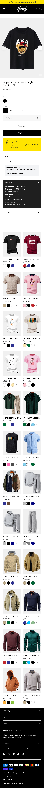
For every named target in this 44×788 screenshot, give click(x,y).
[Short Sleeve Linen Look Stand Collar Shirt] (32, 443)
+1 (36, 464)
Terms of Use (23, 749)
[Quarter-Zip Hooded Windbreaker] (12, 680)
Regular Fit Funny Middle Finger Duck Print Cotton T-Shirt (12, 339)
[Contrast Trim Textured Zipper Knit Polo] (12, 284)
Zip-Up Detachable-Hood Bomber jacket (12, 576)
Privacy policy (16, 773)
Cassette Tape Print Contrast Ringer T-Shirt (32, 259)
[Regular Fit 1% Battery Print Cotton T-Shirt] (12, 244)
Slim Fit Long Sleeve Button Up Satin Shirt (32, 656)
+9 (16, 266)
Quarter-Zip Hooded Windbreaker (12, 696)
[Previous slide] (4, 47)
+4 (36, 266)
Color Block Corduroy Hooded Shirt (12, 497)
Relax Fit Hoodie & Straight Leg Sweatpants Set (12, 537)
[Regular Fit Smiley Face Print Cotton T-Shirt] (12, 363)
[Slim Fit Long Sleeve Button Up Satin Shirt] (32, 641)
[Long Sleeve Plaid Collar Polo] (32, 601)
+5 (36, 424)
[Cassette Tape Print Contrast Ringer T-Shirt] (32, 244)
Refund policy (6, 773)
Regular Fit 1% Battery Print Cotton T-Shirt (12, 259)
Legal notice (31, 776)
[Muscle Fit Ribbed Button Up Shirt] (32, 403)
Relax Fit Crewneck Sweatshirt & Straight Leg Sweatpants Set (32, 497)
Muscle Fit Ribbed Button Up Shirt (32, 418)
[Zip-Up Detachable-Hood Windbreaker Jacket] (12, 601)
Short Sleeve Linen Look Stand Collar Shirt (32, 458)
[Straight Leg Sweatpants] (32, 521)
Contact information (19, 776)
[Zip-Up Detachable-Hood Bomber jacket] (12, 561)
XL (23, 111)
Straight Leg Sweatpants (32, 537)
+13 (37, 662)
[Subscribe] (38, 743)
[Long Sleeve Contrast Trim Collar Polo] (32, 680)
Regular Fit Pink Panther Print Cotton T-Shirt (32, 378)
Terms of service (27, 773)
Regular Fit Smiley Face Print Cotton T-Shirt (12, 378)
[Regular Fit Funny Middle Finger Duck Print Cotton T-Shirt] (12, 323)
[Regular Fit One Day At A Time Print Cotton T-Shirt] (32, 323)
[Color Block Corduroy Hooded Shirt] (12, 482)
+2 (16, 305)
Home (4, 16)
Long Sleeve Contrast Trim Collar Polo (32, 696)
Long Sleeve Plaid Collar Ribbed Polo (12, 656)
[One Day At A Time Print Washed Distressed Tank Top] (12, 443)
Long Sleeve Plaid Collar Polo (32, 616)
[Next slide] (40, 47)
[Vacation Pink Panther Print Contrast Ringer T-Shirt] (32, 284)
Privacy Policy (32, 749)
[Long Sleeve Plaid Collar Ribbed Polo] (12, 641)
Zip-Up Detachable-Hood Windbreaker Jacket (12, 616)
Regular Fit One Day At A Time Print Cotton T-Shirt (32, 339)
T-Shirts (12, 16)
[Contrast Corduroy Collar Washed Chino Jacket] (32, 561)
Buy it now (22, 133)
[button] (4, 9)
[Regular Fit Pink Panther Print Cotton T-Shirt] (32, 363)
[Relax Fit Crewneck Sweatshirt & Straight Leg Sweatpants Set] (32, 482)
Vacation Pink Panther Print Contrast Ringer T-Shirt (32, 299)
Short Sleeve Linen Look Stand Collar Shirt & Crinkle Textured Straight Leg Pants (12, 418)
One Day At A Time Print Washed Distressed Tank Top (12, 458)
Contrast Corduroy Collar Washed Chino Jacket (32, 576)
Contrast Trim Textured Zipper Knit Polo (12, 299)
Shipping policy (7, 776)
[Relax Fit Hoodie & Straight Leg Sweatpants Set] (12, 521)
